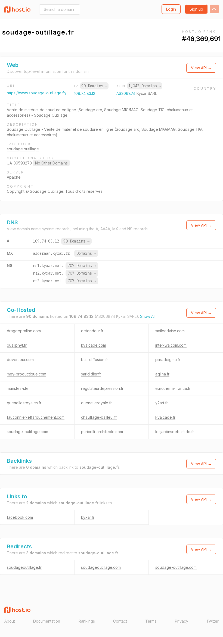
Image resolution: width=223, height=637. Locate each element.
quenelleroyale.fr (96, 402)
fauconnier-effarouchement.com (35, 417)
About (9, 621)
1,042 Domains (144, 85)
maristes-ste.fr (19, 388)
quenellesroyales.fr (24, 402)
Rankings (87, 621)
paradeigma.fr (167, 359)
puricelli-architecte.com (102, 431)
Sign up (196, 9)
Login (171, 9)
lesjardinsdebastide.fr (174, 431)
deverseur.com (20, 359)
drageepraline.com (24, 330)
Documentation (46, 621)
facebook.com (20, 517)
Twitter (212, 621)
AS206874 (126, 93)
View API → (201, 68)
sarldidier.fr (91, 374)
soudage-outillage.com (27, 431)
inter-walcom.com (171, 345)
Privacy (181, 621)
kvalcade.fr (165, 417)
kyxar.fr (87, 517)
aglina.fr (162, 374)
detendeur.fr (92, 330)
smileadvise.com (170, 330)
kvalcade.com (93, 345)
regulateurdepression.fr (102, 388)
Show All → (150, 316)
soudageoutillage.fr (24, 567)
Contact (120, 621)
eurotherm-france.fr (173, 388)
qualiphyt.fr (17, 345)
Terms (150, 621)
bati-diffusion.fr (94, 359)
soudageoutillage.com (101, 567)
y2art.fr (161, 402)
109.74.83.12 (84, 93)
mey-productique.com (26, 374)
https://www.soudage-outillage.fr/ (36, 93)
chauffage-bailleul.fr (99, 417)
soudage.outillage (23, 149)
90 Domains (94, 85)
